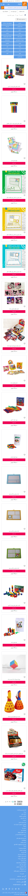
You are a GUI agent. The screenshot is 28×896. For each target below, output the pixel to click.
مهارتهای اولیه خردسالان (7, 23)
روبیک (20, 47)
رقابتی (20, 43)
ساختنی (19, 23)
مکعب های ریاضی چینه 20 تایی (14, 86)
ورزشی (7, 33)
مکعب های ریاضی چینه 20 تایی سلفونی (14, 123)
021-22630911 (17, 1)
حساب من (4, 1)
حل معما (7, 26)
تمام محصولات (21, 11)
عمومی (13, 15)
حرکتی (20, 33)
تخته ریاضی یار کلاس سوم (14, 568)
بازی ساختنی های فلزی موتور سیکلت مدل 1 (14, 791)
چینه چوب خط (14, 642)
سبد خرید (14, 89)
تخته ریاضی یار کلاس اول (14, 494)
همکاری (7, 43)
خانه (21, 15)
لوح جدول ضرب (14, 160)
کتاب (20, 50)
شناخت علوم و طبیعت (7, 36)
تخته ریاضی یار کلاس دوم (14, 531)
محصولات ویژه (5, 11)
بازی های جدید (13, 11)
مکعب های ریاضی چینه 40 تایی (14, 605)
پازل (7, 47)
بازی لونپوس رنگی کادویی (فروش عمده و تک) (14, 753)
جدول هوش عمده (14, 383)
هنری (7, 30)
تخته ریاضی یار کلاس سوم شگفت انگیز (14, 197)
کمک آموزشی (19, 26)
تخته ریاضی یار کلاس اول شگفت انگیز (14, 272)
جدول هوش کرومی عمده (14, 309)
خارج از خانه (20, 36)
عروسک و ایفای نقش (20, 40)
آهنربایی (7, 50)
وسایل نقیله (7, 40)
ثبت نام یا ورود (11, 1)
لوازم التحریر (20, 57)
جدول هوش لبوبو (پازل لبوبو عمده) (14, 346)
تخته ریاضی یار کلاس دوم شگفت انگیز (14, 235)
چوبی (20, 53)
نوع (17, 15)
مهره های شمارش (14, 457)
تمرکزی (20, 30)
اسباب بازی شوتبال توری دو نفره (14, 716)
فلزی (7, 53)
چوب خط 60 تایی (14, 420)
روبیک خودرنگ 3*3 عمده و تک (14, 679)
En (8, 4)
